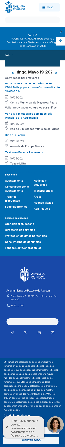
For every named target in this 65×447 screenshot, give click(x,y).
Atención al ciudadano (19, 224)
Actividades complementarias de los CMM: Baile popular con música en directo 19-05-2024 (32, 87)
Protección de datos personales (26, 236)
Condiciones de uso (17, 415)
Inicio (7, 55)
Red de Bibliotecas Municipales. (30, 128)
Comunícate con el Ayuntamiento (17, 188)
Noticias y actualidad (40, 182)
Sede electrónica (16, 206)
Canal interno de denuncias (23, 242)
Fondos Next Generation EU (23, 248)
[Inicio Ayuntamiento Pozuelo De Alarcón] (15, 6)
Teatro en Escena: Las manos (24, 152)
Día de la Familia (15, 135)
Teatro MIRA (18, 163)
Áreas (38, 196)
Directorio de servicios (20, 230)
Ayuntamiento (14, 180)
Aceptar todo (31, 440)
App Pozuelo (42, 208)
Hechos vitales (43, 202)
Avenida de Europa (22, 146)
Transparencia (43, 190)
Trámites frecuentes (12, 198)
